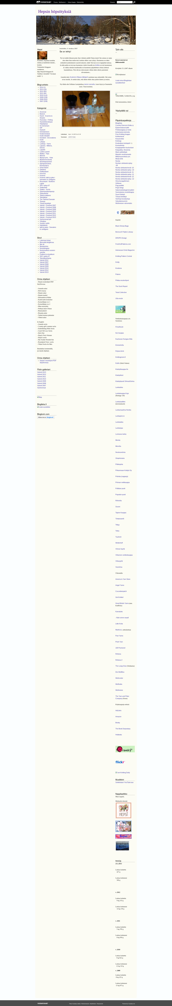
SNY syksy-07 (45, 185)
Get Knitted (119, 597)
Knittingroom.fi (120, 357)
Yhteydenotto (100, 1003)
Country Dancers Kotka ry (124, 125)
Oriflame (118, 183)
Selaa (72, 2)
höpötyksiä (43, 225)
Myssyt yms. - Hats (46, 158)
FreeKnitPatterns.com (123, 244)
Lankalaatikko (120, 402)
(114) (43, 95)
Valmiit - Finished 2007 (48, 205)
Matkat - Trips (44, 154)
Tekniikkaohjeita (45, 258)
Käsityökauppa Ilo (121, 369)
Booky (117, 723)
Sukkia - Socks (45, 189)
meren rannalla (89, 84)
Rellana (118, 654)
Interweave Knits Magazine (125, 250)
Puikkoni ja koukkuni (47, 254)
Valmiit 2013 (44, 272)
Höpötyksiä (71, 137)
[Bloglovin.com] (45, 417)
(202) (43, 99)
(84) (43, 93)
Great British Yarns (122, 603)
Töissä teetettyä (45, 203)
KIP (41, 128)
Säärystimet (44, 193)
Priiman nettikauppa (122, 482)
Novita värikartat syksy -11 (124, 174)
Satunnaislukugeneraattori (124, 190)
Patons (117, 274)
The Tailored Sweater (47, 199)
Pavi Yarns (119, 636)
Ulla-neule (119, 298)
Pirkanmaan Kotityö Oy (123, 470)
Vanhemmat (41, 388)
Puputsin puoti (120, 494)
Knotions (118, 268)
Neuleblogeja (44, 248)
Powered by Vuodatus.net (128, 1003)
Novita (117, 161)
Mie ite (42, 244)
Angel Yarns (119, 585)
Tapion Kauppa (120, 512)
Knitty (117, 262)
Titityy (117, 525)
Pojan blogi (119, 188)
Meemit (42, 156)
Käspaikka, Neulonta (122, 150)
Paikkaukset (44, 171)
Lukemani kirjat (45, 240)
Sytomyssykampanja (47, 191)
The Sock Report (121, 286)
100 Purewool (120, 648)
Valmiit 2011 (44, 260)
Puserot (42, 175)
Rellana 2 (118, 660)
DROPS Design (121, 238)
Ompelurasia (120, 458)
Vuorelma (118, 567)
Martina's (118, 630)
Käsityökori (119, 375)
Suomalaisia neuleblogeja (124, 192)
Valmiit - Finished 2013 (48, 217)
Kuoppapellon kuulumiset (124, 147)
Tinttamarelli (119, 519)
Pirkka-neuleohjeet (122, 280)
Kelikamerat (119, 136)
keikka (97, 65)
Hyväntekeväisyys (46, 122)
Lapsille (42, 150)
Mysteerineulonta (46, 159)
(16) (43, 89)
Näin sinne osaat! (122, 617)
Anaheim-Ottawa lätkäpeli (79, 77)
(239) (43, 101)
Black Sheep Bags (122, 226)
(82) (43, 91)
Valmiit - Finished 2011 (48, 213)
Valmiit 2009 (44, 266)
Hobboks (118, 735)
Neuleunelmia (120, 452)
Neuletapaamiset (46, 161)
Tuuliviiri (118, 537)
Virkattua (43, 221)
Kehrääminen (44, 132)
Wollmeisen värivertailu (123, 203)
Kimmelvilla (119, 345)
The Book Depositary (122, 729)
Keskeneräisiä (45, 134)
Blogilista (118, 123)
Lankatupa (119, 428)
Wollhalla (118, 684)
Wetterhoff (119, 543)
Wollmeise (119, 690)
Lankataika (119, 422)
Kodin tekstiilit (45, 136)
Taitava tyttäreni (45, 195)
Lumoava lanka (120, 434)
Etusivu (56, 2)
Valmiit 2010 (44, 268)
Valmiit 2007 (44, 262)
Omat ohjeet (44, 167)
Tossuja (42, 201)
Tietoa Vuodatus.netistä (74, 1003)
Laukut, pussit (44, 152)
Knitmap (118, 141)
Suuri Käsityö (120, 194)
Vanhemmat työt (45, 219)
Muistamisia (44, 246)
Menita (117, 440)
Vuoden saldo (44, 223)
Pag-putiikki (119, 185)
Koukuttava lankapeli (123, 143)
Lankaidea (119, 387)
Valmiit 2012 (44, 270)
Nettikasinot (62, 2)
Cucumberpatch (121, 591)
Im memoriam (44, 126)
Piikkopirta (119, 464)
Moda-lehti (119, 159)
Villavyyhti (119, 561)
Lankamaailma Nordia (123, 410)
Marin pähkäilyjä (121, 152)
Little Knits (119, 624)
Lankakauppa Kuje (122, 393)
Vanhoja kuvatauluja (122, 199)
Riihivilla (118, 500)
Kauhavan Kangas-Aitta (123, 339)
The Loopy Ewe (121, 666)
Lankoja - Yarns (45, 144)
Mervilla (118, 446)
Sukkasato (43, 187)
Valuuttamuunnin (121, 201)
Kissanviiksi (119, 139)
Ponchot (43, 173)
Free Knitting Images (122, 134)
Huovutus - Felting (46, 120)
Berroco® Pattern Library (124, 232)
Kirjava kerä (119, 351)
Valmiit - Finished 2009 (48, 209)
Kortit (41, 140)
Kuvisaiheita (119, 145)
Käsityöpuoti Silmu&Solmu (124, 381)
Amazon (118, 716)
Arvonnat (43, 112)
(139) (43, 97)
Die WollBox (119, 672)
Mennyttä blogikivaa (47, 242)
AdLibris (118, 710)
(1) (43, 87)
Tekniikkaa (43, 197)
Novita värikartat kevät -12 (124, 176)
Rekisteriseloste (85, 1003)
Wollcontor (119, 678)
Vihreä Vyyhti (120, 549)
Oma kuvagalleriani (122, 181)
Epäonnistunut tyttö (122, 127)
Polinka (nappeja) (121, 476)
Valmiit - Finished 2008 (48, 207)
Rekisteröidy (80, 2)
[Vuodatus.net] (42, 1003)
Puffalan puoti (120, 488)
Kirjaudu (112, 2)
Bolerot (42, 114)
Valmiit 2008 (44, 264)
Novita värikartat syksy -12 (124, 179)
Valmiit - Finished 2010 (48, 211)
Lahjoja (42, 142)
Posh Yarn (119, 642)
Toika (117, 531)
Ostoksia (43, 169)
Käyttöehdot (93, 1003)
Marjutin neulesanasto (123, 154)
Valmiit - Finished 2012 (48, 215)
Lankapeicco (120, 416)
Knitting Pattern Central (123, 256)
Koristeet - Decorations (48, 138)
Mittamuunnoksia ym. (122, 156)
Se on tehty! (65, 51)
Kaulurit (42, 130)
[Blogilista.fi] (43, 407)
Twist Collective (121, 292)
